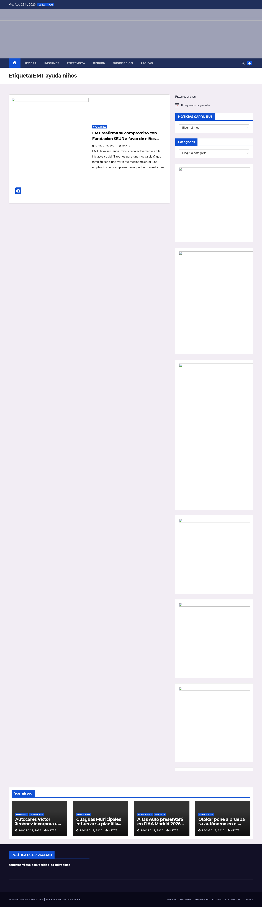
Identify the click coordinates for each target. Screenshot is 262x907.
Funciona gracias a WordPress (26, 899)
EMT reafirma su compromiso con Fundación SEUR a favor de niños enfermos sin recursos (124, 139)
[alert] (214, 105)
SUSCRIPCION (123, 63)
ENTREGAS (21, 814)
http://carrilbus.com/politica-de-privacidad (39, 865)
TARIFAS (147, 63)
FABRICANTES (145, 814)
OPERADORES (99, 127)
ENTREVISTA (76, 63)
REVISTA (30, 63)
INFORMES (51, 63)
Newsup (57, 899)
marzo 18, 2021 (106, 145)
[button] (243, 63)
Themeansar (73, 899)
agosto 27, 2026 (30, 830)
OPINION (99, 63)
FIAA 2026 (160, 814)
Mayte (126, 145)
